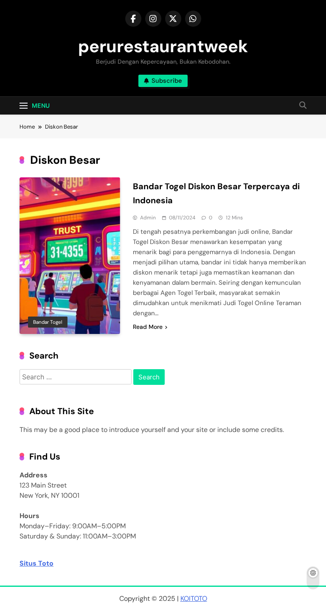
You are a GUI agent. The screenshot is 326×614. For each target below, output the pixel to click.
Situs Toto (36, 563)
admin (148, 217)
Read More (148, 327)
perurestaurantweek (163, 46)
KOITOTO (193, 598)
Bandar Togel (47, 322)
